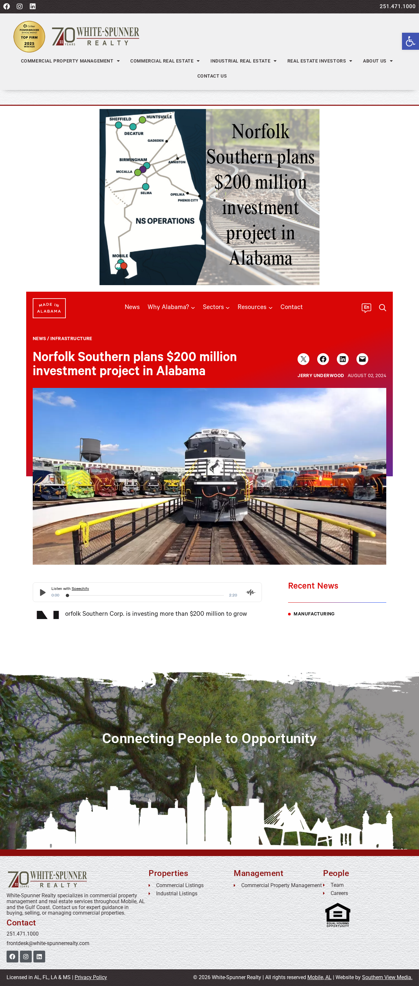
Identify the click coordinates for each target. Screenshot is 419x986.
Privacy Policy (91, 977)
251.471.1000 (398, 6)
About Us (375, 61)
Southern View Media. (387, 977)
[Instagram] (19, 6)
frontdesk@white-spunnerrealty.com (48, 943)
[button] (410, 41)
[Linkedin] (32, 6)
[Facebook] (6, 6)
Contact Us (212, 76)
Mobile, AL (319, 977)
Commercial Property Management (67, 61)
